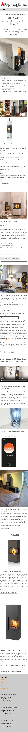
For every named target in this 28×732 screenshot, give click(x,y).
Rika (2, 682)
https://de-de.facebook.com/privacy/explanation (13, 339)
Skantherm (3, 680)
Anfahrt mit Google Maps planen (8, 701)
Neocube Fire (4, 688)
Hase (2, 679)
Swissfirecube (4, 684)
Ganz (2, 685)
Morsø (2, 687)
